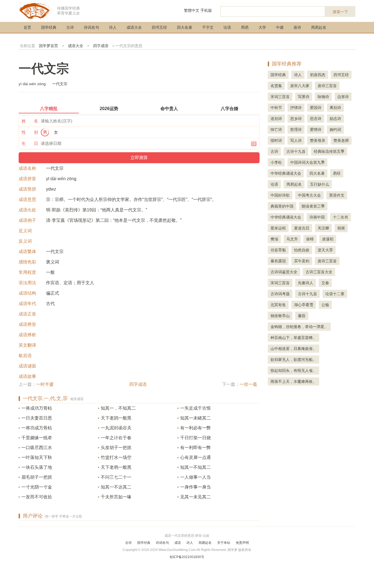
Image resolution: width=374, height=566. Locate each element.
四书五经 (159, 27)
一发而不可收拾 (36, 497)
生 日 (30, 143)
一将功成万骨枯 (36, 428)
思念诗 (315, 118)
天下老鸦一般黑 (116, 467)
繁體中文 (191, 10)
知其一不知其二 (195, 467)
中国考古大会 (309, 195)
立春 (325, 283)
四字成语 (100, 46)
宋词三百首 (280, 96)
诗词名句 (91, 27)
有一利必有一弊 (195, 428)
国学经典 (48, 27)
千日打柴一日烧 (195, 437)
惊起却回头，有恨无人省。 (294, 370)
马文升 (292, 239)
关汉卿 (323, 228)
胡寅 (341, 228)
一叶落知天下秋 (36, 457)
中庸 (280, 27)
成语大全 (134, 27)
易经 (337, 173)
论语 (227, 27)
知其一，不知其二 (118, 408)
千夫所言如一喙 (116, 497)
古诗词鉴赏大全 (284, 272)
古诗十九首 (296, 151)
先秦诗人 (305, 283)
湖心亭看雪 (303, 305)
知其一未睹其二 (195, 418)
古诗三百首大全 (319, 272)
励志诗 (335, 118)
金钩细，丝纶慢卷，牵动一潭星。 (299, 326)
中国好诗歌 (280, 195)
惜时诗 (276, 140)
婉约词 (335, 129)
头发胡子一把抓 (116, 447)
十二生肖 (340, 217)
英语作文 (336, 195)
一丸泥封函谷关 (116, 428)
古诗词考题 (280, 294)
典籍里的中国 (282, 206)
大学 (262, 27)
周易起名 (318, 27)
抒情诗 (296, 107)
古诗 (70, 27)
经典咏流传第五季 (329, 151)
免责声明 (242, 543)
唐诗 (297, 27)
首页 (27, 27)
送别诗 (276, 118)
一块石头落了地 (36, 467)
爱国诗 (315, 107)
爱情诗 (315, 129)
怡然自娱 (301, 250)
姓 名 (30, 121)
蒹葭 (302, 316)
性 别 (30, 132)
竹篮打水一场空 (116, 457)
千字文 (208, 27)
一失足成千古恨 (195, 408)
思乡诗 (296, 118)
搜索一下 (340, 12)
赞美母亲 (317, 140)
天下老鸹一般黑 (116, 418)
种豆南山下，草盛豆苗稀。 (294, 337)
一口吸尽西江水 (36, 447)
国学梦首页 (48, 46)
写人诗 (296, 140)
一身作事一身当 (195, 487)
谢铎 (310, 239)
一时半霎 (45, 384)
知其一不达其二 (116, 487)
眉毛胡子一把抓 (36, 477)
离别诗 (335, 107)
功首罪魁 (278, 250)
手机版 (206, 10)
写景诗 (303, 96)
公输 (325, 305)
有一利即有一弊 (195, 447)
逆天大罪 (325, 250)
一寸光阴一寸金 (36, 487)
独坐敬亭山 (280, 316)
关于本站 (223, 543)
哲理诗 (296, 129)
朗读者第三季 (313, 206)
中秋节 (276, 107)
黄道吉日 (301, 228)
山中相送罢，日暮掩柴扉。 (294, 348)
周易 (245, 27)
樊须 (274, 239)
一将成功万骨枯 (36, 408)
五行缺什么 (319, 184)
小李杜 (276, 162)
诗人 (113, 27)
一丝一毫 (248, 384)
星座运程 (278, 228)
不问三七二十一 (116, 477)
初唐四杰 (317, 75)
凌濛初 (327, 239)
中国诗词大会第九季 (307, 162)
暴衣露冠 (278, 261)
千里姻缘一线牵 (36, 437)
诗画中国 (317, 217)
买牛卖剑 (301, 261)
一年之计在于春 (116, 437)
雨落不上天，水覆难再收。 (294, 381)
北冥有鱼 (278, 305)
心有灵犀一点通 (195, 457)
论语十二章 (334, 294)
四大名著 (184, 27)
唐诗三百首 (327, 86)
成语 (177, 543)
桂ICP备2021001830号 (187, 557)
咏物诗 (323, 96)
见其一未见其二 (195, 497)
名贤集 (276, 86)
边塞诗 (343, 96)
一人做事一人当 (195, 477)
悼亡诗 (276, 129)
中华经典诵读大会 (286, 173)
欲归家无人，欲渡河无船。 (294, 359)
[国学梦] (35, 10)
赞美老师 (341, 140)
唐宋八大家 (299, 86)
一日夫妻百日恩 (36, 418)
